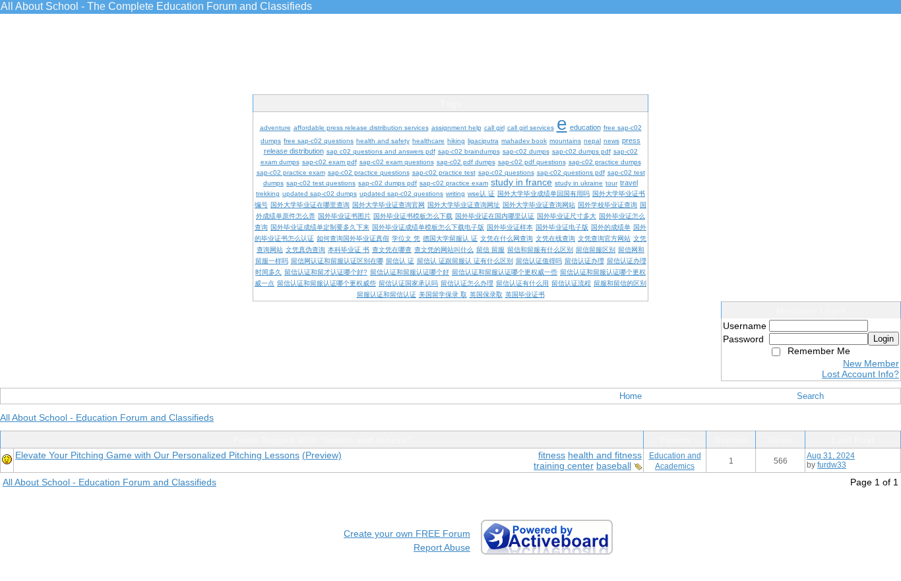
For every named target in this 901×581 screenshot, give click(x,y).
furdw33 (831, 465)
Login (883, 339)
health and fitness (605, 455)
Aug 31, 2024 (831, 455)
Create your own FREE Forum (407, 533)
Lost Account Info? (860, 374)
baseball (613, 465)
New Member (871, 363)
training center (564, 465)
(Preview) (322, 455)
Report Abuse (442, 547)
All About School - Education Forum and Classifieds (107, 417)
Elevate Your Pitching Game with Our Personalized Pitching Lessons (157, 455)
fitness (551, 455)
